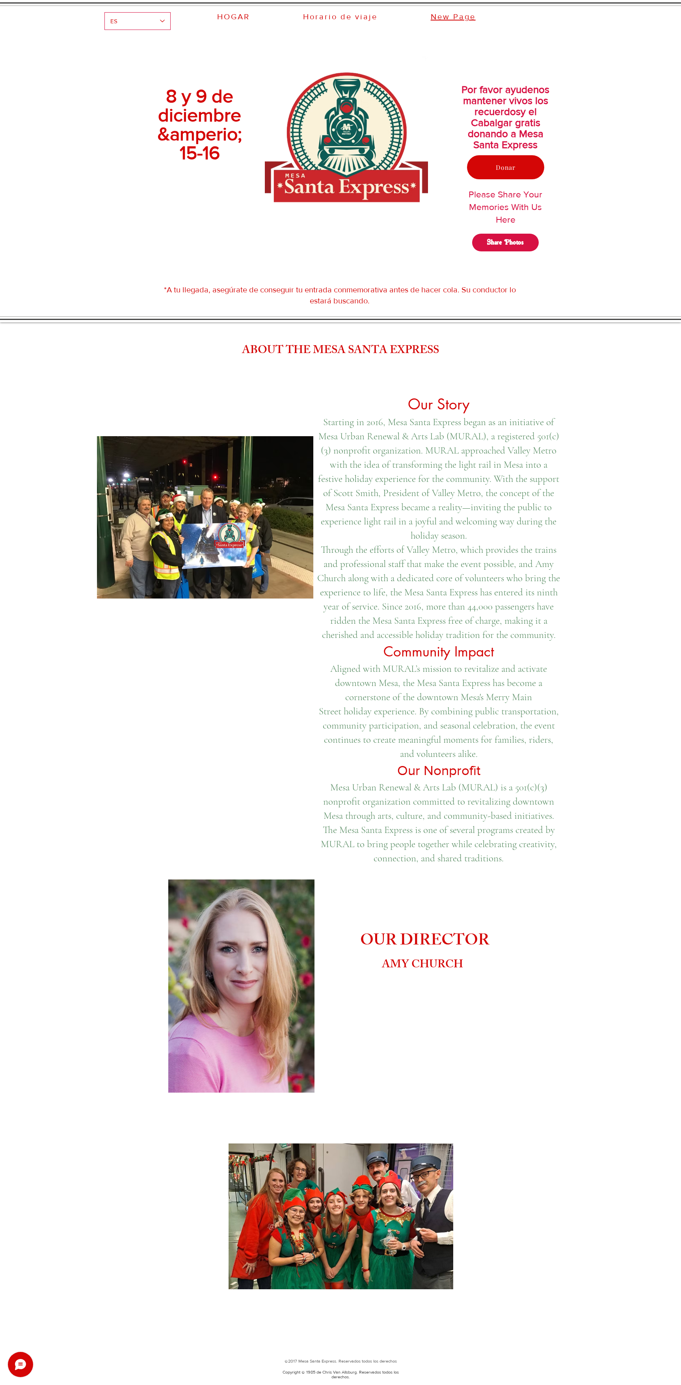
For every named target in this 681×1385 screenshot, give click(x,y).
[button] (341, 1216)
